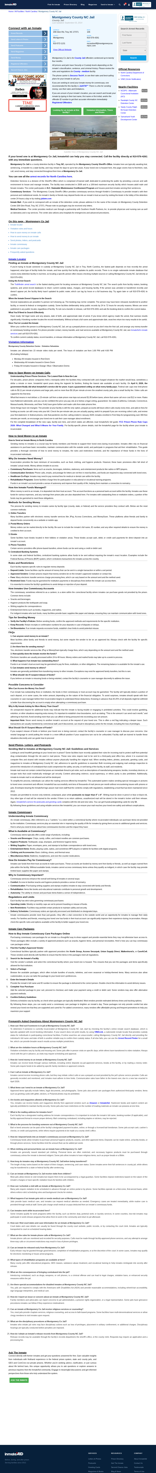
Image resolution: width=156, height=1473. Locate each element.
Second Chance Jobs (119, 1467)
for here (51, 176)
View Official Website (62, 50)
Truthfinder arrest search (25, 284)
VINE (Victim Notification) (131, 79)
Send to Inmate (107, 4)
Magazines (92, 4)
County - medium (81, 71)
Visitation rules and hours (21, 229)
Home (11, 11)
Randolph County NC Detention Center (129, 101)
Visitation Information (21, 342)
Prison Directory (70, 4)
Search (133, 58)
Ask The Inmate (117, 1463)
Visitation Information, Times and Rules (100, 111)
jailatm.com (46, 199)
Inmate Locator (17, 259)
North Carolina (31, 11)
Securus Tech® (77, 76)
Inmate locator (16, 225)
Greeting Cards (94, 1467)
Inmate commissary (18, 244)
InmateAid (105, 1103)
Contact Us (138, 1463)
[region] (28, 20)
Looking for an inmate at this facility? (66, 111)
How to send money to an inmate (24, 236)
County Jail (80, 58)
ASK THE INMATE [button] (19, 1380)
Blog (83, 4)
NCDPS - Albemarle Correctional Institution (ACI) (129, 93)
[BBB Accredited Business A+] (141, 4)
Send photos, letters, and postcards (25, 240)
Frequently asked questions (22, 252)
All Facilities (19, 11)
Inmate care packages (19, 248)
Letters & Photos (94, 1459)
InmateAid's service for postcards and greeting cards (39, 802)
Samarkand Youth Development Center (129, 118)
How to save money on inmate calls (25, 233)
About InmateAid (140, 1459)
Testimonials (139, 1467)
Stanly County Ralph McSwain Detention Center (129, 110)
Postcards (92, 1463)
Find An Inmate (54, 4)
